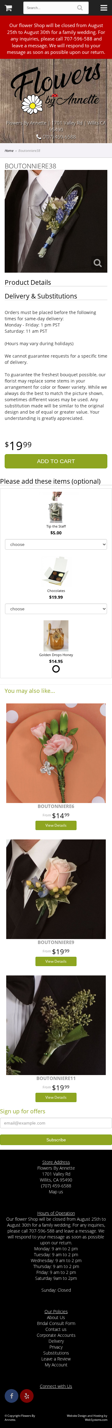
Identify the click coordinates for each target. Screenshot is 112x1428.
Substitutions (56, 1353)
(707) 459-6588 (58, 137)
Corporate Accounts (56, 1335)
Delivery (56, 1341)
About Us (56, 1317)
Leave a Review (56, 1359)
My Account (56, 1365)
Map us (56, 1192)
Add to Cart (56, 461)
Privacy (56, 1347)
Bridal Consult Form (56, 1323)
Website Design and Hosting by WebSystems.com (87, 1418)
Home (9, 150)
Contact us (56, 1329)
